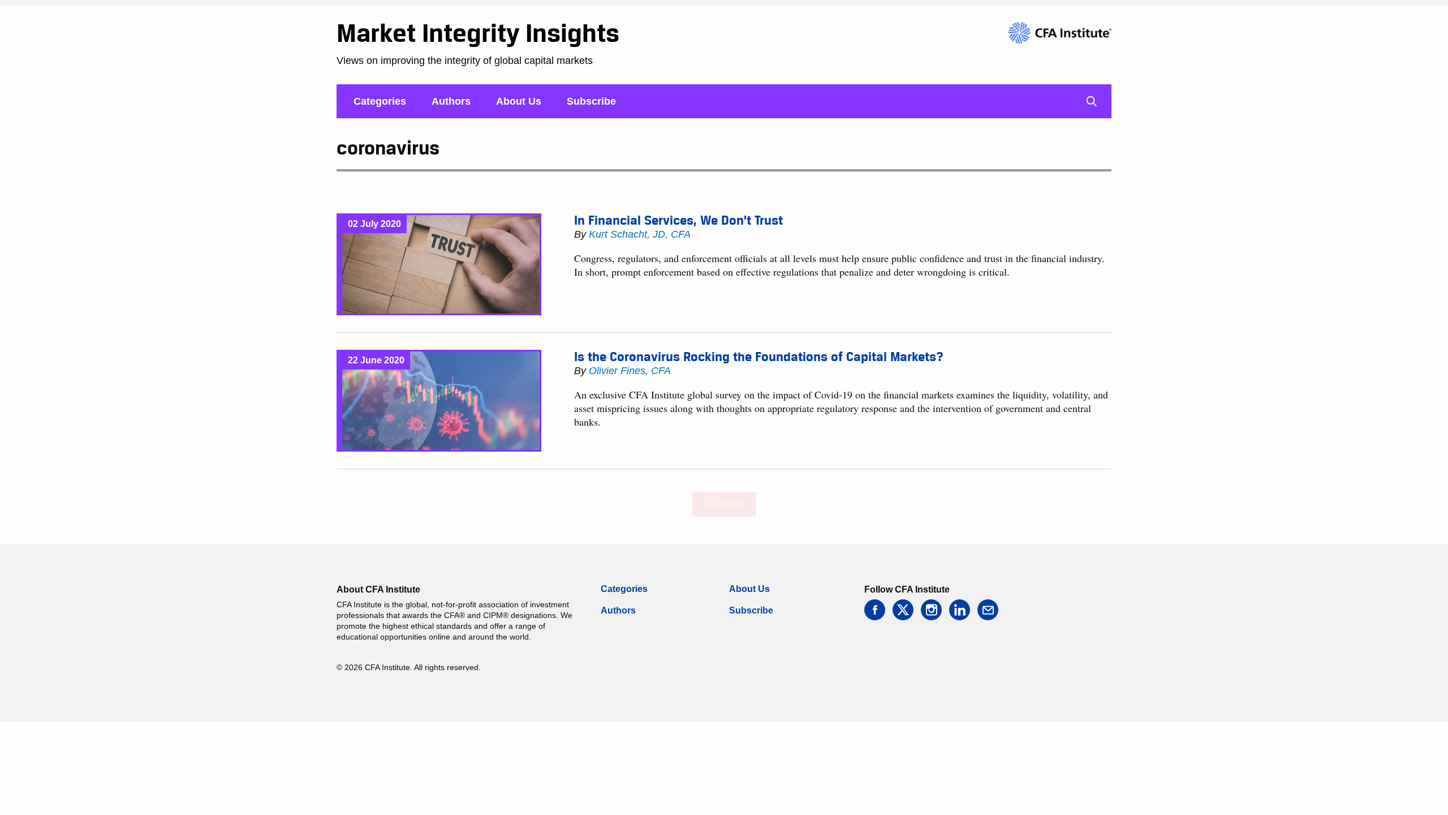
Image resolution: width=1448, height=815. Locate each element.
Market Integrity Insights (478, 33)
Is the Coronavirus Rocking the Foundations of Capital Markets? (758, 356)
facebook (874, 609)
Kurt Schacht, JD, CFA (640, 234)
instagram (931, 609)
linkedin (959, 609)
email (987, 609)
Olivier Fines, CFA (630, 370)
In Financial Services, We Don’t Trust (678, 220)
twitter (903, 609)
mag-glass (1091, 101)
